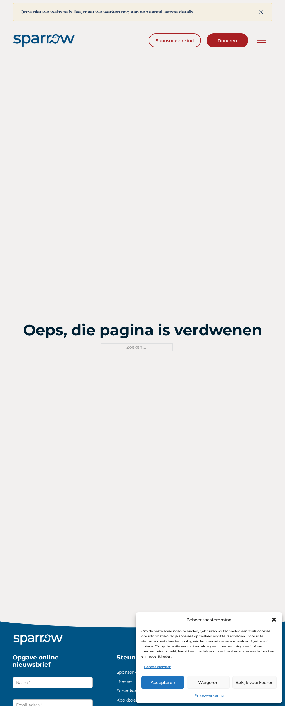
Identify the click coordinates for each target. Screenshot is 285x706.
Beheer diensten (157, 667)
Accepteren (163, 682)
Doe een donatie (134, 681)
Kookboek (127, 700)
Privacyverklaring (209, 695)
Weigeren (208, 682)
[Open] (261, 40)
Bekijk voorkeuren (254, 682)
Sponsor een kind (175, 40)
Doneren (227, 40)
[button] (274, 619)
